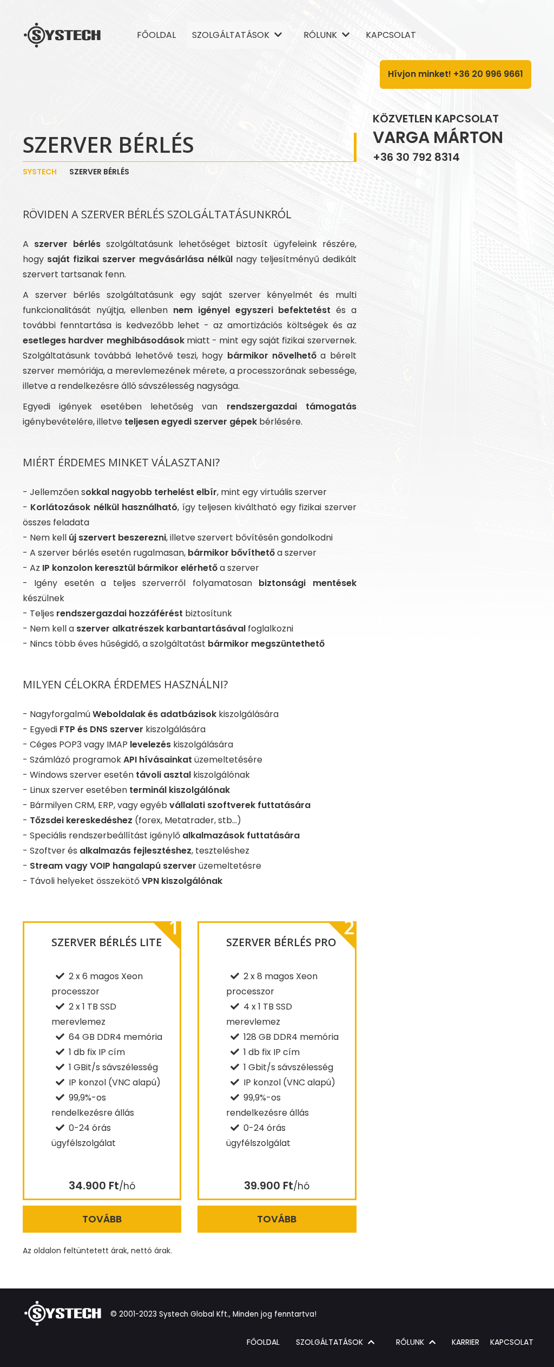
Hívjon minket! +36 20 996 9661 (455, 74)
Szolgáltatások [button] (232, 35)
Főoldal (156, 35)
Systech (40, 171)
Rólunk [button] (321, 35)
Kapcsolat (391, 35)
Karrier (465, 1342)
